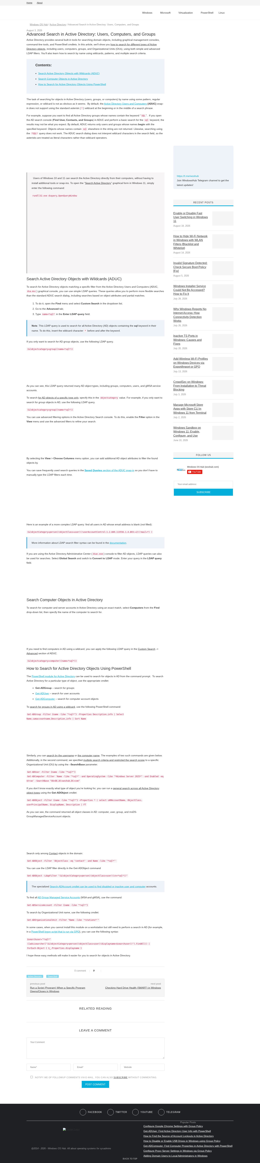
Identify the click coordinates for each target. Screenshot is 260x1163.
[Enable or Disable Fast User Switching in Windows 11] (222, 218)
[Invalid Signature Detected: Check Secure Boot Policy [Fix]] (222, 268)
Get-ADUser (42, 693)
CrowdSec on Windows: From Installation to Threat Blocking (189, 385)
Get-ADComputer (45, 698)
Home (29, 3)
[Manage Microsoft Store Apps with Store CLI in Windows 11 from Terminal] (222, 410)
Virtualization (185, 12)
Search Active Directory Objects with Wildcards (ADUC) (69, 73)
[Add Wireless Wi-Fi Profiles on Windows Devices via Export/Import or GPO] (222, 364)
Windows (147, 12)
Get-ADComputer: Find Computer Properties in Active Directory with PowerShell (187, 1145)
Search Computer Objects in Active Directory (63, 78)
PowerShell (207, 12)
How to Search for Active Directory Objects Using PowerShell (72, 84)
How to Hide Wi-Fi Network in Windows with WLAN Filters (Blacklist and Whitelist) (190, 242)
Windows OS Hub (39, 24)
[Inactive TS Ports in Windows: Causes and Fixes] (222, 341)
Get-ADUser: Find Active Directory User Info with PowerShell (177, 1131)
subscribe (121, 1077)
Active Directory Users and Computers (125, 103)
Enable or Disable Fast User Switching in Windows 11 (190, 217)
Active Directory (58, 24)
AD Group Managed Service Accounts (59, 897)
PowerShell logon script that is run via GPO (55, 931)
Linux (222, 12)
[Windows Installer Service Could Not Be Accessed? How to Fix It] (222, 291)
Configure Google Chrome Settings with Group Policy (173, 1126)
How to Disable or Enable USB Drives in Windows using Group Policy (181, 1141)
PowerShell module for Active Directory (53, 676)
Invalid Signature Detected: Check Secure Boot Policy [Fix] (190, 267)
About (39, 3)
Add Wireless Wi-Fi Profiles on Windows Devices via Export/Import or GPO (190, 362)
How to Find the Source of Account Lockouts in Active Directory (178, 1136)
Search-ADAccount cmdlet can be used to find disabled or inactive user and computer (98, 886)
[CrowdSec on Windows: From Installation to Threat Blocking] (222, 387)
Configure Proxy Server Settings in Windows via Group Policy (177, 1150)
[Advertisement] (199, 81)
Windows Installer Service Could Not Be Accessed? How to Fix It (189, 290)
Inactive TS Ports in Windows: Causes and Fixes (187, 339)
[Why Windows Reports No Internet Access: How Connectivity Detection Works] (222, 314)
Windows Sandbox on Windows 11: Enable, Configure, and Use (187, 431)
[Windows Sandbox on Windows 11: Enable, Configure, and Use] (222, 433)
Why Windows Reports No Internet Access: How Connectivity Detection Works (189, 315)
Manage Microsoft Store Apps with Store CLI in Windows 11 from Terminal (189, 408)
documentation (118, 542)
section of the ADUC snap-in (109, 470)
